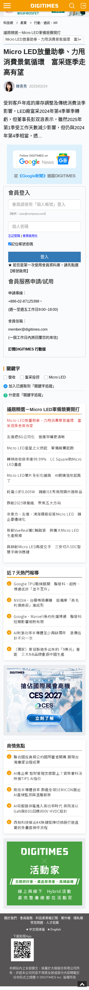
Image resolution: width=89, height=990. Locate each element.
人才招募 (52, 922)
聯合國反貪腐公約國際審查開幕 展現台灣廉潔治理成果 (46, 759)
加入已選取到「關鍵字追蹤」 (32, 386)
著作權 (66, 918)
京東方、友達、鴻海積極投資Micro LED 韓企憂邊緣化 (44, 516)
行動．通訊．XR (46, 23)
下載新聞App (22, 936)
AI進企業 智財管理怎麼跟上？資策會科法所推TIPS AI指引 (48, 776)
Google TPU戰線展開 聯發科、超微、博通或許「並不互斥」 (47, 586)
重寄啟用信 (30, 236)
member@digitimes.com (27, 329)
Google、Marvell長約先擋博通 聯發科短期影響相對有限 (47, 619)
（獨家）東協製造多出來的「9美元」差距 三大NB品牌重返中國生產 (47, 652)
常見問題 (36, 922)
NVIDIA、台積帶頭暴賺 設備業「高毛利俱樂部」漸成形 (46, 603)
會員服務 (26, 918)
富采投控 (32, 377)
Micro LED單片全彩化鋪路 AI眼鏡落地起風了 (44, 478)
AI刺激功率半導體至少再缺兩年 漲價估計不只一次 (47, 635)
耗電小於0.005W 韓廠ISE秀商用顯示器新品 (44, 491)
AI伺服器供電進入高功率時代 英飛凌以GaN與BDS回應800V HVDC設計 (46, 808)
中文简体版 (37, 929)
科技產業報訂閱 (47, 918)
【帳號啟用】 (19, 271)
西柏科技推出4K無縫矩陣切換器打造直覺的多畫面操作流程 (46, 825)
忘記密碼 (14, 236)
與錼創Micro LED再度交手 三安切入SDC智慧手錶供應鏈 (44, 549)
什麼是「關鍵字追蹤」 (27, 395)
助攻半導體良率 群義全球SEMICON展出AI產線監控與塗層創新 (47, 792)
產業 (23, 23)
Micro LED (57, 377)
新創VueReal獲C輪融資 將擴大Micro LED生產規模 (43, 533)
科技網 (8, 23)
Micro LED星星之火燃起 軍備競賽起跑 (40, 448)
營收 (12, 377)
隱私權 (78, 918)
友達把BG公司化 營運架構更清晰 (36, 436)
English (55, 929)
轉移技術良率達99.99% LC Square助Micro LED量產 (44, 461)
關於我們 (10, 918)
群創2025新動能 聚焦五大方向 (34, 502)
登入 (44, 257)
